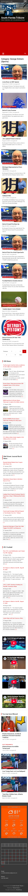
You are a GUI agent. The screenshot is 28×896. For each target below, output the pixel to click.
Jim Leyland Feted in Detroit (11, 139)
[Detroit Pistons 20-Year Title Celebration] (14, 328)
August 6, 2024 (6, 140)
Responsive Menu (25, 1)
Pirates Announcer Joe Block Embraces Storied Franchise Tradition (11, 735)
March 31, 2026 (6, 773)
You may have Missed (10, 714)
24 (6, 860)
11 (15, 355)
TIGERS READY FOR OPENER (11, 309)
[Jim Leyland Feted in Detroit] (14, 129)
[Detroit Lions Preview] (14, 100)
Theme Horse (16, 887)
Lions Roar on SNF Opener (10, 82)
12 (14, 854)
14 (21, 854)
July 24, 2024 (5, 171)
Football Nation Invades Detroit (12, 281)
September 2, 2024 (7, 112)
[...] (17, 378)
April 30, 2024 (5, 254)
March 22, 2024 (6, 311)
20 (17, 857)
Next (21, 355)
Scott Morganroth (8, 730)
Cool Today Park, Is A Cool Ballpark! (13, 771)
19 (14, 857)
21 (21, 857)
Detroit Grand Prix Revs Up (10, 224)
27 (17, 860)
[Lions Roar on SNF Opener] (14, 72)
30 (3, 862)
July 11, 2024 (5, 197)
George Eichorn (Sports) (9, 78)
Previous (5, 351)
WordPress (19, 890)
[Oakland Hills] (14, 186)
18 (10, 857)
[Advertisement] (14, 37)
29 (25, 860)
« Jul (2, 866)
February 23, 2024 (6, 341)
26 (14, 860)
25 (10, 860)
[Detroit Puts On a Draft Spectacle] (14, 242)
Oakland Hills (6, 196)
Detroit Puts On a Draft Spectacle (13, 252)
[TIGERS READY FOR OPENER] (14, 299)
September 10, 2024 (7, 84)
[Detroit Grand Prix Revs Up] (14, 214)
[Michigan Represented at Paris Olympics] (14, 157)
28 (21, 860)
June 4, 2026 (5, 750)
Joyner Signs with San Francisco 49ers (13, 617)
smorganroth (16, 84)
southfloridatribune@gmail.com (9, 873)
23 (3, 860)
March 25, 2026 (6, 798)
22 (25, 857)
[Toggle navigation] (3, 53)
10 (6, 854)
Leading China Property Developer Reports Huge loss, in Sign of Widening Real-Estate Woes (14, 494)
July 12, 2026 (5, 739)
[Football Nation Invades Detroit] (14, 271)
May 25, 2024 (5, 226)
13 (17, 854)
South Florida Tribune (12, 17)
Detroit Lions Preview (9, 110)
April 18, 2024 (5, 282)
